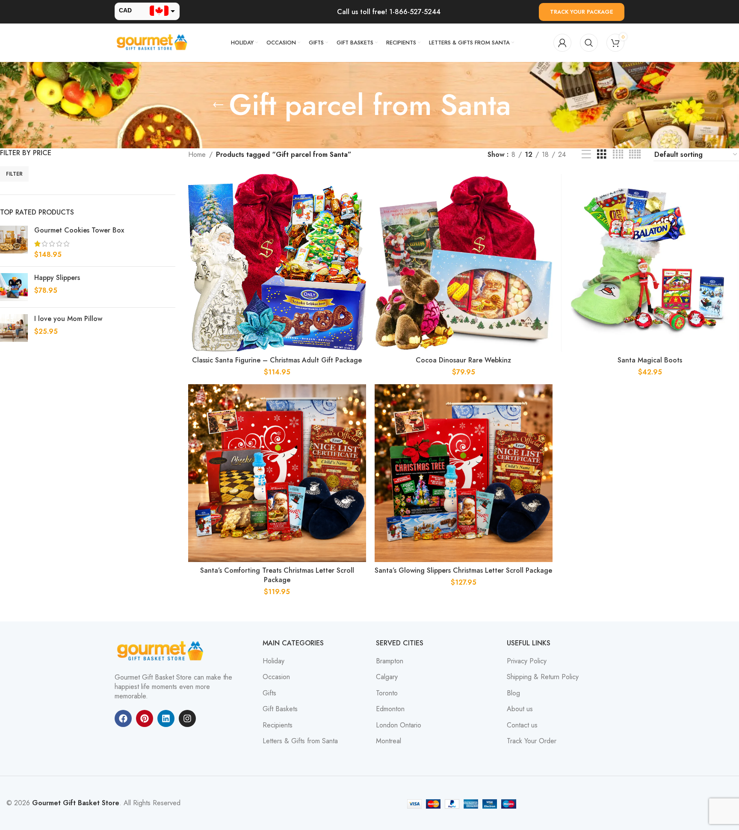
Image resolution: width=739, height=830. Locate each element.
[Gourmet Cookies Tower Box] (14, 242)
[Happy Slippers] (14, 287)
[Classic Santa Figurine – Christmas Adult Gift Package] (277, 263)
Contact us (522, 725)
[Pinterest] (144, 718)
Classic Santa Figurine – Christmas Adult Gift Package (277, 360)
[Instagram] (187, 718)
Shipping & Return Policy (543, 677)
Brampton (389, 661)
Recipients (278, 725)
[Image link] (162, 650)
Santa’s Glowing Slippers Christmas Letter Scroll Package (463, 570)
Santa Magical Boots (650, 360)
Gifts (269, 693)
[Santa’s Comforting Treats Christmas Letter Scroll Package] (277, 473)
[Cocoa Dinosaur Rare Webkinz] (464, 263)
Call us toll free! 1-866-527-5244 (388, 12)
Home (197, 154)
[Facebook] (123, 718)
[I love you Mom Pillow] (14, 328)
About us (520, 709)
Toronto (387, 693)
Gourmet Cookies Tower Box (79, 230)
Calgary (387, 677)
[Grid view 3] (601, 154)
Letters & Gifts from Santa (300, 741)
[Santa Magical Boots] (650, 263)
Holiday (273, 661)
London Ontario (398, 725)
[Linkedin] (165, 718)
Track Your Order (531, 741)
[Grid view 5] (635, 154)
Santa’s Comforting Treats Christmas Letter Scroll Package (277, 575)
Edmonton (390, 709)
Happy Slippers (57, 278)
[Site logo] (153, 42)
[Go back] (218, 105)
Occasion (276, 677)
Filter (14, 174)
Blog (513, 693)
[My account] (562, 42)
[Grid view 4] (618, 154)
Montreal (388, 741)
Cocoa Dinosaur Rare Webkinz (463, 360)
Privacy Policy (527, 661)
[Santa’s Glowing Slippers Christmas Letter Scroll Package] (464, 473)
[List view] (586, 154)
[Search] (589, 42)
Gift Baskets (280, 709)
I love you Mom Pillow (68, 319)
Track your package (581, 12)
